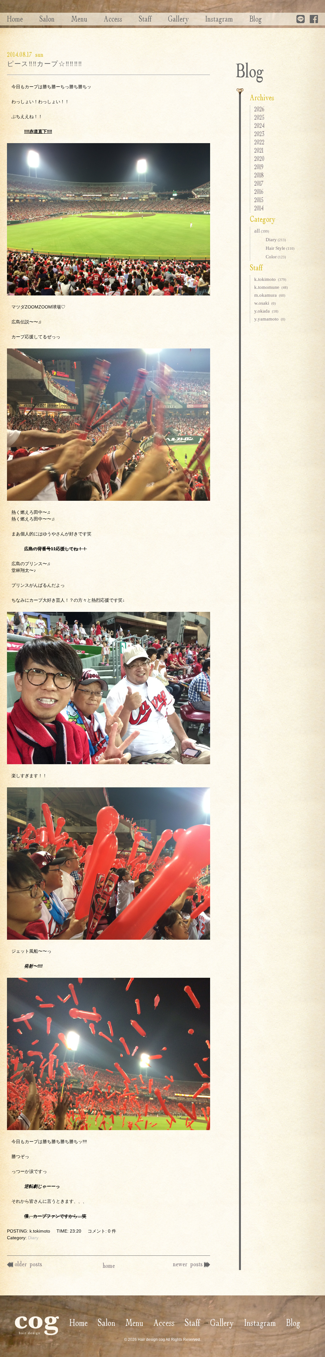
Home (15, 18)
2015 (258, 199)
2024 (259, 125)
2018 (259, 175)
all (261, 231)
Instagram (219, 18)
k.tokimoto (270, 279)
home (109, 1265)
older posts (28, 1263)
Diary (33, 1237)
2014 (258, 208)
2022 (259, 142)
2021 (258, 150)
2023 (259, 133)
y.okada (266, 311)
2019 (258, 166)
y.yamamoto (269, 318)
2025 (259, 117)
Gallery (178, 18)
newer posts (187, 1263)
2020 (259, 158)
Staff (145, 18)
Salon (47, 18)
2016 (258, 191)
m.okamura (269, 295)
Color (276, 256)
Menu (79, 18)
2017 (258, 183)
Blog (255, 18)
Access (113, 18)
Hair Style (280, 248)
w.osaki (265, 303)
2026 (259, 109)
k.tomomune (271, 287)
